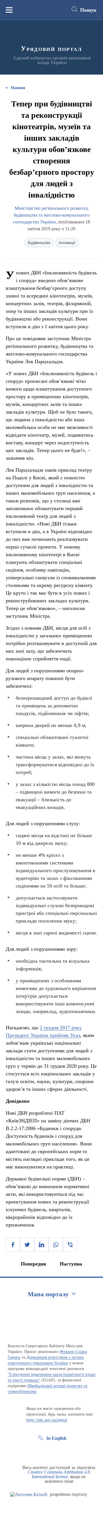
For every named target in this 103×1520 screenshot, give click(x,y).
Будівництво (39, 242)
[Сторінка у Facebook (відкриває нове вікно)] (40, 1451)
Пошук (88, 10)
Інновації (67, 242)
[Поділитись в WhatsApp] (56, 1244)
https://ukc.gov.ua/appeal (46, 1420)
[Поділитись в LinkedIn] (41, 1244)
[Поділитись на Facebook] (13, 1244)
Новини (18, 88)
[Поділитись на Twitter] (27, 1244)
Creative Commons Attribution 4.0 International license (59, 1474)
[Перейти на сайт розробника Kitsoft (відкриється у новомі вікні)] (29, 1494)
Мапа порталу (48, 1294)
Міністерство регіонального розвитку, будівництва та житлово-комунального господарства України (51, 215)
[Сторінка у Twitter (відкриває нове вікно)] (51, 1451)
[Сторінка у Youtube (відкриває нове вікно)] (61, 1451)
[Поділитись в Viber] (70, 1244)
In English (56, 1438)
